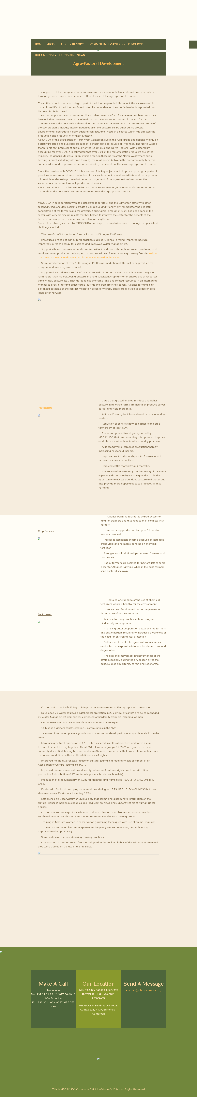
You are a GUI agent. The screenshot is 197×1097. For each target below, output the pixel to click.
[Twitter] (101, 1080)
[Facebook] (95, 1080)
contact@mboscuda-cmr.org (143, 990)
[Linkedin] (89, 1080)
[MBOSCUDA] (98, 1060)
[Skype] (107, 1080)
